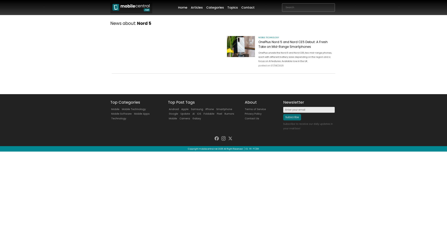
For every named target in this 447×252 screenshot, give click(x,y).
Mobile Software (121, 113)
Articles (197, 7)
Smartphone (224, 109)
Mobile (115, 109)
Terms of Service (255, 109)
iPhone (210, 109)
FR (250, 148)
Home (182, 7)
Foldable (209, 113)
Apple (185, 109)
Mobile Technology (134, 109)
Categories (215, 7)
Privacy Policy (253, 113)
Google (173, 113)
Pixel (219, 113)
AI (193, 113)
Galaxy (196, 118)
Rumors (229, 113)
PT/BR (256, 148)
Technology (118, 118)
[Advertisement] (166, 47)
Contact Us (252, 118)
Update (185, 113)
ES (247, 148)
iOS (199, 113)
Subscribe (292, 117)
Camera (184, 118)
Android (174, 109)
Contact (248, 7)
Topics (232, 7)
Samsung (197, 109)
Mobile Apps (142, 113)
